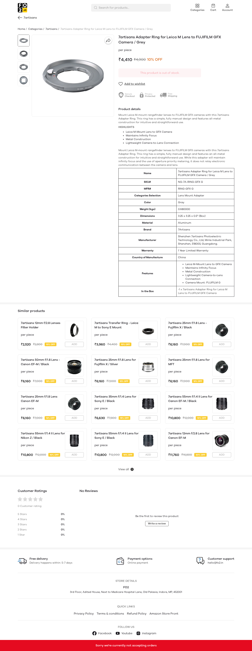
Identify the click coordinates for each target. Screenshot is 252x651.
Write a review (157, 523)
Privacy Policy (84, 613)
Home (21, 29)
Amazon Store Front (163, 613)
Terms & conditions (110, 613)
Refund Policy (136, 613)
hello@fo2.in (215, 562)
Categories (34, 29)
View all (123, 469)
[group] (73, 76)
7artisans (51, 29)
